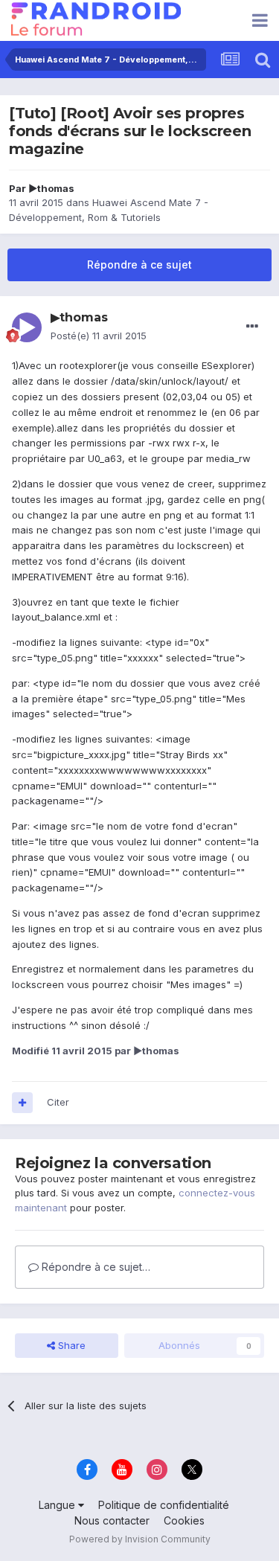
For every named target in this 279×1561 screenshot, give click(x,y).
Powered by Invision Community (140, 1539)
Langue (58, 1505)
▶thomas (51, 188)
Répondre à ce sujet (139, 264)
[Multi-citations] (22, 1102)
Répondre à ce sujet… (94, 1266)
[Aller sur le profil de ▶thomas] (27, 327)
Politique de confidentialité (163, 1505)
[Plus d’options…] (252, 327)
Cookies (184, 1520)
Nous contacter (112, 1520)
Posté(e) (99, 336)
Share (70, 1345)
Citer (58, 1102)
